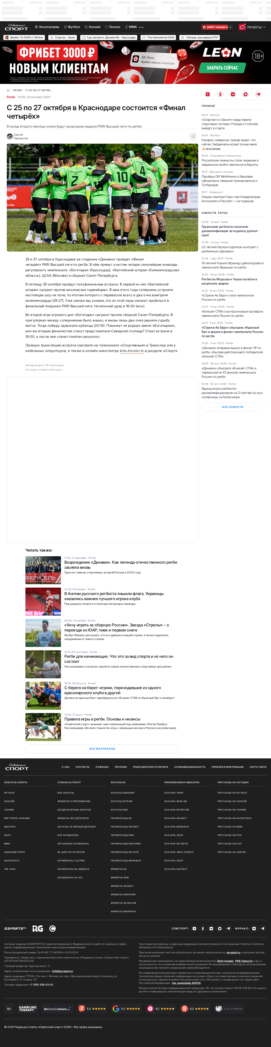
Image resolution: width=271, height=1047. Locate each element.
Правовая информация (228, 767)
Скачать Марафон (176, 826)
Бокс (7, 835)
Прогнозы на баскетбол (235, 818)
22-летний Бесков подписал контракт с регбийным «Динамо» (230, 249)
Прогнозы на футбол (232, 792)
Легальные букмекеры (73, 843)
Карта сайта (258, 767)
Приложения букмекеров (181, 782)
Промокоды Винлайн (126, 843)
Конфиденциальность (190, 767)
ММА (7, 843)
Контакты (83, 767)
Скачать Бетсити (176, 843)
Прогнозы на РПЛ (230, 835)
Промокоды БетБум (125, 852)
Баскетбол (11, 860)
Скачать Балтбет (176, 869)
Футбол (9, 792)
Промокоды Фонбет (125, 826)
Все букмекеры (68, 835)
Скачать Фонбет (175, 818)
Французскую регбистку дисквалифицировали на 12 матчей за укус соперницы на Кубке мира (232, 393)
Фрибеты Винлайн (123, 894)
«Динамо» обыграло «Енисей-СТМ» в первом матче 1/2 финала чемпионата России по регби (229, 372)
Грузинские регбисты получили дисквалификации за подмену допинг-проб (230, 231)
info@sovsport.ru (62, 971)
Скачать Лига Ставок (179, 852)
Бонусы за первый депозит (77, 826)
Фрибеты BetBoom (123, 903)
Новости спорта (15, 782)
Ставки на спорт (69, 782)
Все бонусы (66, 792)
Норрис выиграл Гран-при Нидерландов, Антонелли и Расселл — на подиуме (231, 199)
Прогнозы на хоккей (232, 801)
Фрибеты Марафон (123, 911)
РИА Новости (243, 960)
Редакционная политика (150, 767)
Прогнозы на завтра (232, 852)
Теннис (9, 809)
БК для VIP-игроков (71, 852)
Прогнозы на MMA (230, 826)
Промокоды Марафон (126, 860)
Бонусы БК (118, 782)
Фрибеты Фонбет (122, 886)
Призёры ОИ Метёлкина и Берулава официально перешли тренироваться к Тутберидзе (229, 180)
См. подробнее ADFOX (186, 982)
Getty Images (225, 960)
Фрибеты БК (119, 869)
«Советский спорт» (51, 369)
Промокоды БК (121, 818)
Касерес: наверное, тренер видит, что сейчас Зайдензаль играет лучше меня (229, 142)
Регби (11, 97)
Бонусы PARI (119, 809)
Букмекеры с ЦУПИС (71, 860)
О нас (66, 767)
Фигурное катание (17, 818)
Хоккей (9, 801)
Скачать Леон (173, 835)
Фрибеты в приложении (74, 801)
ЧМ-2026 (9, 869)
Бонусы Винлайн (123, 792)
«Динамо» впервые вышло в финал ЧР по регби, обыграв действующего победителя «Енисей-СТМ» (232, 352)
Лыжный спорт (14, 852)
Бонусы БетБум (122, 801)
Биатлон (10, 826)
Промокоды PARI (122, 835)
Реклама (121, 767)
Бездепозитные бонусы (74, 809)
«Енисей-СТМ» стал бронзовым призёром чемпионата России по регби (232, 313)
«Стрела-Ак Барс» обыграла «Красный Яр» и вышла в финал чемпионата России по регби (232, 331)
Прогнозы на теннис (232, 809)
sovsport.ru (233, 952)
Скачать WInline (175, 801)
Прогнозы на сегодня (233, 782)
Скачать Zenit (174, 860)
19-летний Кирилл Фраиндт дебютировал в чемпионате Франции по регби (233, 265)
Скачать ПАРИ (173, 792)
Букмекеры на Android (73, 869)
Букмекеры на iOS (70, 877)
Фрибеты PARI (120, 877)
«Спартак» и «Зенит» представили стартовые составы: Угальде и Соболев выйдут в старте (230, 124)
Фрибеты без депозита (73, 818)
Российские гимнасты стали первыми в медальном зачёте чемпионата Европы (230, 162)
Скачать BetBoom (176, 809)
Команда (102, 767)
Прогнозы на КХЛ (230, 843)
